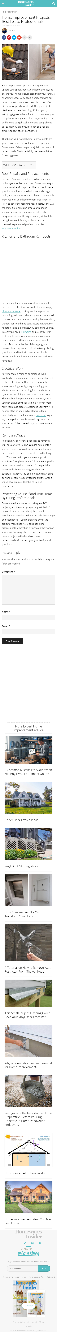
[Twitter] (24, 1243)
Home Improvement (9, 12)
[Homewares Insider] (28, 1234)
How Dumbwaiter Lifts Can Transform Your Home (22, 914)
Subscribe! (28, 1306)
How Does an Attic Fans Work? (25, 1173)
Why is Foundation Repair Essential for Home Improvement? (28, 1065)
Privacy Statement (48, 1277)
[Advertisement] (28, 268)
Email (6, 626)
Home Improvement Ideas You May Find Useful (28, 1221)
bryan (15, 31)
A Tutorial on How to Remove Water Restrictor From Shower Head (28, 969)
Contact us (28, 1326)
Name (6, 611)
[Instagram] (32, 1243)
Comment (8, 571)
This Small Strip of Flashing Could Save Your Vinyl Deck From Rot (27, 1015)
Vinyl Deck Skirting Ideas (21, 866)
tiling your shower (11, 311)
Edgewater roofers (11, 228)
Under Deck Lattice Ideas (21, 820)
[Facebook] (16, 1243)
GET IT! (44, 1268)
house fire (41, 415)
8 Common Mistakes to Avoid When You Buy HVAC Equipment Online (28, 772)
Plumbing (26, 331)
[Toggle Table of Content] (30, 165)
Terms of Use (32, 1277)
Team (41, 1322)
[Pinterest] (40, 1243)
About (34, 1322)
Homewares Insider (25, 4)
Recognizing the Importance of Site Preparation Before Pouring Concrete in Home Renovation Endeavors (28, 1119)
